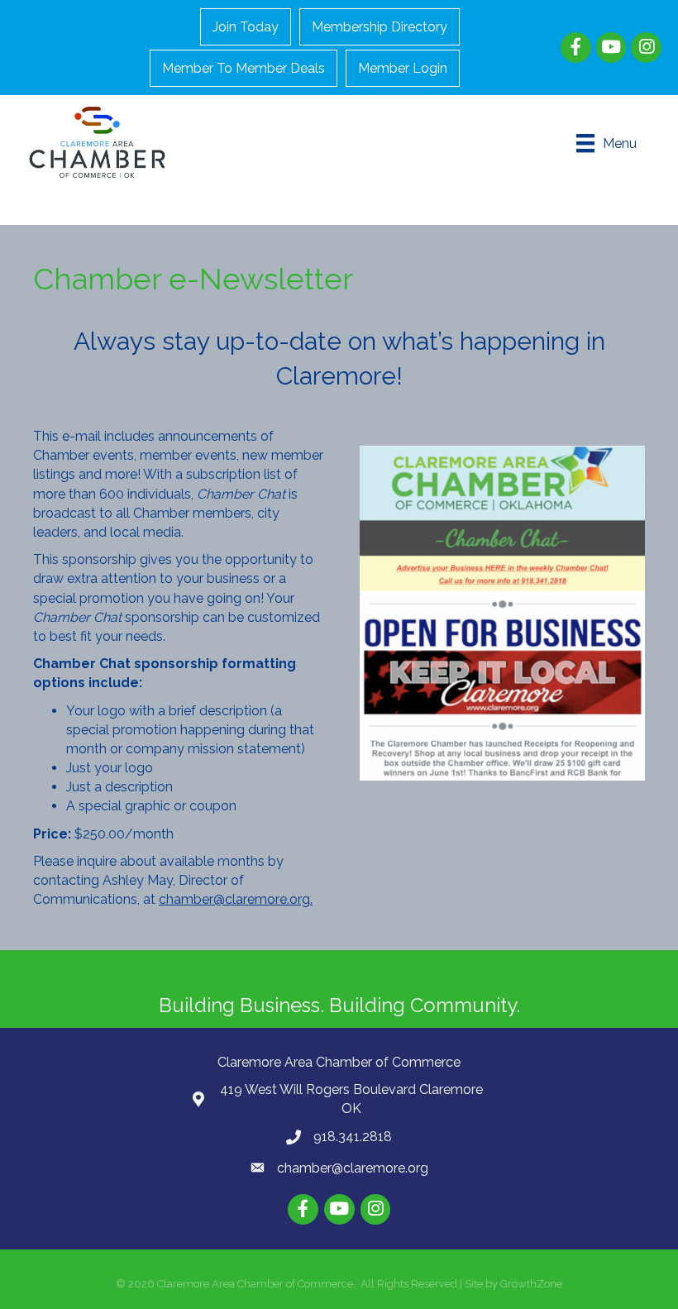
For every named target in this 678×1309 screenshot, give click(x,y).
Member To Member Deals (243, 68)
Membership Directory (379, 27)
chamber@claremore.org (352, 1168)
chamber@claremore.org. (236, 899)
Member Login (402, 68)
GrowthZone (531, 1284)
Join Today (245, 27)
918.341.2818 (352, 1136)
